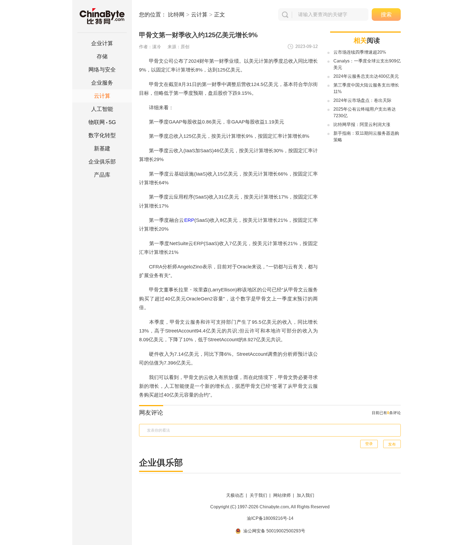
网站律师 (282, 495)
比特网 (176, 15)
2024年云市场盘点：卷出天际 (362, 100)
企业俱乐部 (102, 162)
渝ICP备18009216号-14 (270, 518)
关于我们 (258, 495)
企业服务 (102, 83)
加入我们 (305, 495)
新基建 (102, 148)
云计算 (199, 15)
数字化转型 (102, 135)
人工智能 (102, 109)
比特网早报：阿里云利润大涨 (361, 124)
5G (102, 122)
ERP (189, 220)
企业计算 (102, 43)
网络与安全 (102, 70)
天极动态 (235, 495)
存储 (102, 56)
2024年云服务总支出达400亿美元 (366, 76)
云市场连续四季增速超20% (359, 52)
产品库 (102, 175)
